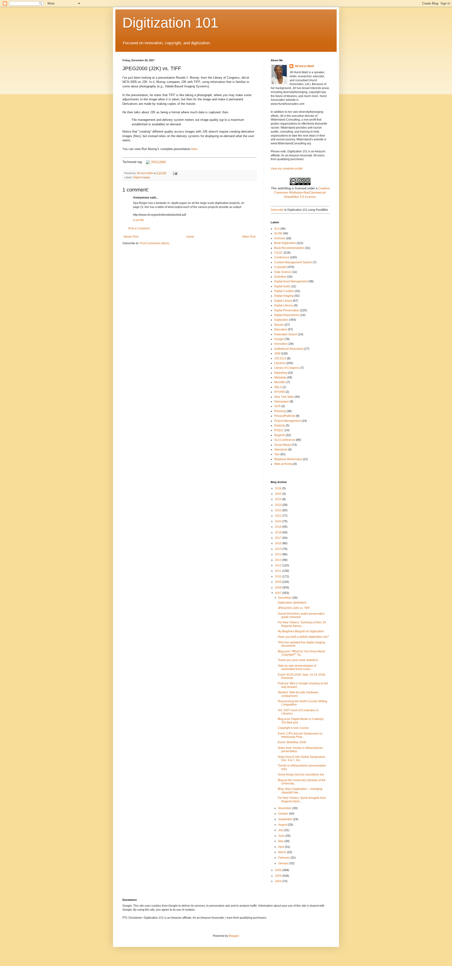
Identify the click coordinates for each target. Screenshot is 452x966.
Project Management (287, 420)
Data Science (282, 272)
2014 (278, 554)
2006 (278, 870)
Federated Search (285, 334)
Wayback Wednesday (288, 459)
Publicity (279, 425)
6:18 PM (138, 220)
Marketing (280, 372)
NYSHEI (279, 392)
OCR (277, 406)
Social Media (282, 444)
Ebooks (279, 324)
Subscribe (277, 209)
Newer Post (131, 236)
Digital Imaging (141, 177)
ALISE (278, 233)
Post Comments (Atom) (154, 243)
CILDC (278, 252)
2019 (278, 526)
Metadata (280, 377)
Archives (279, 238)
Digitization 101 (170, 23)
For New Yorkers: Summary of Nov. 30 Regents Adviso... (302, 624)
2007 (278, 593)
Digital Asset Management (291, 281)
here (194, 149)
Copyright (280, 267)
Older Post (248, 236)
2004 (278, 881)
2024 (278, 499)
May (281, 841)
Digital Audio (282, 286)
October (283, 813)
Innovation (281, 343)
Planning (280, 411)
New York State (284, 396)
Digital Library (283, 300)
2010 (278, 576)
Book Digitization (285, 243)
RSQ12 (279, 430)
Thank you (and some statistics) (298, 660)
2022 (278, 510)
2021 (278, 515)
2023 (278, 505)
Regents (279, 435)
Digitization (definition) (292, 602)
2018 (278, 532)
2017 (278, 538)
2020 (278, 521)
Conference (281, 257)
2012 (278, 565)
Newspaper (281, 401)
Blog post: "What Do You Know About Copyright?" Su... (301, 653)
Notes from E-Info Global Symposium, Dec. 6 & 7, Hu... (302, 758)
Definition (280, 276)
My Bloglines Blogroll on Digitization (301, 631)
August (283, 824)
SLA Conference (284, 440)
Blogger (234, 936)
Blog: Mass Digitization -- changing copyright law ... (300, 790)
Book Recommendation (289, 248)
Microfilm (280, 382)
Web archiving (283, 464)
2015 (278, 549)
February (284, 857)
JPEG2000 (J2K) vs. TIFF (294, 608)
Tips (277, 454)
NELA (278, 387)
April (281, 846)
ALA (277, 228)
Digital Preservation (286, 310)
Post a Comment (138, 228)
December (285, 597)
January (283, 863)
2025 (278, 493)
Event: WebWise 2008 (292, 742)
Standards (280, 449)
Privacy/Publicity (284, 416)
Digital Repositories (286, 315)
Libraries (280, 363)
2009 (278, 582)
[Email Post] (175, 173)
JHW (277, 353)
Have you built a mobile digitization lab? (303, 636)
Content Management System (293, 262)
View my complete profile (287, 168)
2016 (278, 543)
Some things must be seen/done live (301, 774)
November (285, 808)
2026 (278, 488)
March (282, 852)
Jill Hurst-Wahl (304, 66)
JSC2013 (280, 358)
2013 (278, 560)
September (285, 819)
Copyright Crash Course (293, 728)
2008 (278, 587)
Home (190, 236)
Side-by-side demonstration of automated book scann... (297, 667)
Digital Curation (284, 291)
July (281, 830)
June (281, 835)
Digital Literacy (283, 305)
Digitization (281, 319)
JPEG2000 (158, 162)
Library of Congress (286, 367)
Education (280, 329)
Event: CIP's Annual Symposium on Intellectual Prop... (300, 735)
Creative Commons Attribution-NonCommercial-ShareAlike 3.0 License (302, 193)
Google (279, 339)
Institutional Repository (288, 348)
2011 (278, 570)
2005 (278, 875)
